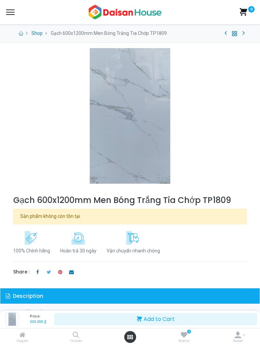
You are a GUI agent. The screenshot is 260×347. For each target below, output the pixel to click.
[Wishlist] (184, 335)
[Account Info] (238, 335)
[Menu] (10, 12)
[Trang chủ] (22, 335)
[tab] (130, 296)
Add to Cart (158, 319)
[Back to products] (234, 33)
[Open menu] (130, 337)
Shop (37, 33)
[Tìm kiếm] (76, 335)
